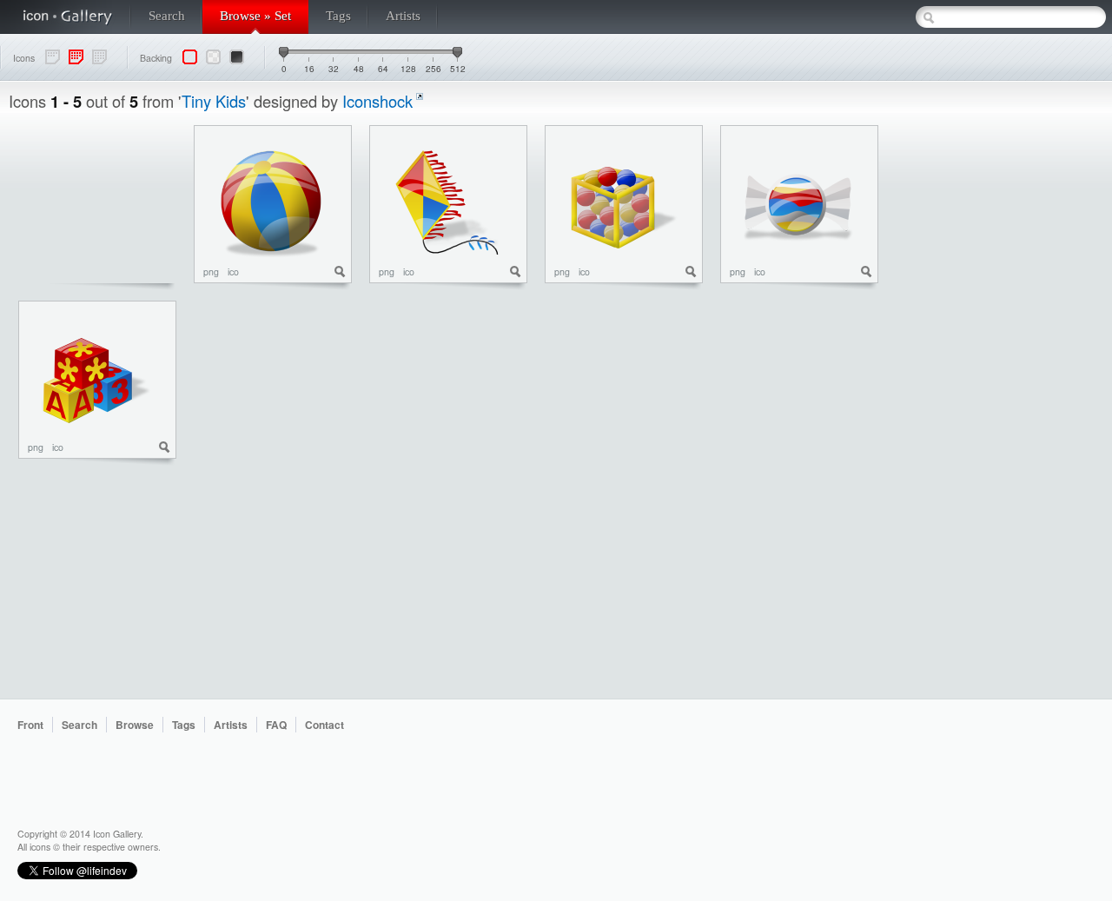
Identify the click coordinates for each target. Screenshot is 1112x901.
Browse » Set (255, 16)
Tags (338, 16)
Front (30, 724)
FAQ (276, 724)
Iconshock (377, 100)
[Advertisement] (1033, 385)
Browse (135, 724)
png (211, 271)
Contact (324, 724)
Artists (403, 16)
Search (167, 16)
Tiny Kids (214, 100)
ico (233, 271)
